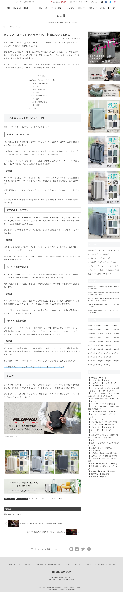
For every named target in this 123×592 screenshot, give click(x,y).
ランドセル (101, 266)
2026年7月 (91, 325)
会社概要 (72, 2)
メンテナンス (92, 266)
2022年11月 (91, 361)
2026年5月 (107, 325)
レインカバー (110, 266)
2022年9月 (100, 361)
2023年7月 (116, 349)
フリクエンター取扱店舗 (95, 564)
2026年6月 (99, 325)
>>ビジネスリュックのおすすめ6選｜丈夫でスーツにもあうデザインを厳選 (33, 200)
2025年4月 (91, 337)
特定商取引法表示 (54, 564)
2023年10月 (92, 349)
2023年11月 (108, 345)
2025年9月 (100, 333)
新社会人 (111, 270)
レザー (117, 266)
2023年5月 (99, 353)
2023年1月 (99, 357)
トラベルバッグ (93, 254)
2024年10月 (92, 341)
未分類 (117, 270)
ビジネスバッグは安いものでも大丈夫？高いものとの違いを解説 (104, 311)
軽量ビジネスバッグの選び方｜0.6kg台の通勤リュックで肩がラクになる (103, 287)
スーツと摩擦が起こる (41, 96)
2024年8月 (100, 341)
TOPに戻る (112, 564)
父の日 (99, 274)
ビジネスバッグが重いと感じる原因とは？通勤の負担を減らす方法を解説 (104, 293)
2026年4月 (115, 325)
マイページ (79, 2)
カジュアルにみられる (41, 83)
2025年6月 (116, 333)
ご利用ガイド (92, 8)
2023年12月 (99, 345)
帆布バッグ (103, 270)
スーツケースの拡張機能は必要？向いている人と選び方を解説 (104, 305)
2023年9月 (100, 349)
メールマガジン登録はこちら (45, 549)
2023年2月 (91, 357)
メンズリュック (112, 262)
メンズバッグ (102, 262)
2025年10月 (92, 333)
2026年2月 (99, 329)
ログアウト (86, 2)
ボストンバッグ (113, 258)
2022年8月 (108, 361)
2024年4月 (91, 345)
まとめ (33, 108)
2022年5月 (91, 365)
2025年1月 (107, 337)
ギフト (100, 250)
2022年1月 (107, 365)
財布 (109, 274)
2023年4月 (107, 353)
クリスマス (106, 250)
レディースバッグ (93, 270)
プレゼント (103, 258)
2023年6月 (91, 353)
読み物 (102, 8)
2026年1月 (107, 329)
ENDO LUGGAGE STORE (61, 572)
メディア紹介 (92, 262)
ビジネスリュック (22, 499)
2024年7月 (108, 341)
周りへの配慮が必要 (40, 102)
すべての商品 (69, 8)
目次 (40, 76)
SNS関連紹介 (92, 250)
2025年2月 (99, 337)
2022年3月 (99, 365)
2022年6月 (116, 361)
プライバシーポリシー (73, 564)
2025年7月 (108, 333)
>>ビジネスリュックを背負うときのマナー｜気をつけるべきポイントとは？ (34, 367)
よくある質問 (26, 564)
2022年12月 (107, 357)
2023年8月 (108, 349)
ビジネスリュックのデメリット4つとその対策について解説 (46, 499)
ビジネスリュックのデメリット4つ (43, 80)
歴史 (89, 274)
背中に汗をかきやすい (41, 89)
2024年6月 (116, 341)
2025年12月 (115, 329)
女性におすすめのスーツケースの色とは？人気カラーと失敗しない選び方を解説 (104, 299)
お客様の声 (81, 8)
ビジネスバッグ (10, 499)
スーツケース (115, 250)
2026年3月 (91, 329)
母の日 (94, 274)
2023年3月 (115, 353)
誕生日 (105, 274)
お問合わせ (94, 2)
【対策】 (38, 86)
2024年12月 (115, 337)
